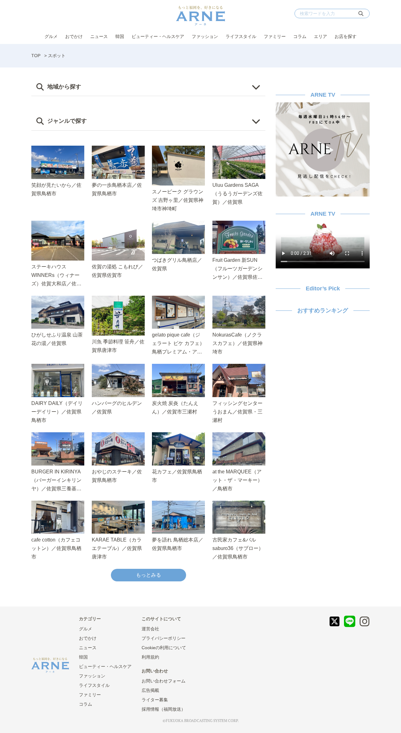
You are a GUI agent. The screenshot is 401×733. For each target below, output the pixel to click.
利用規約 (150, 657)
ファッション (205, 36)
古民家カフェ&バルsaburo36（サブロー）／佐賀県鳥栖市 (237, 548)
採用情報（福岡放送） (163, 709)
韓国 (119, 36)
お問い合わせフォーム (163, 680)
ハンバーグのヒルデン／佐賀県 (117, 407)
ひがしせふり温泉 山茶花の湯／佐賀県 (57, 339)
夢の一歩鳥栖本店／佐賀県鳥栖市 (117, 189)
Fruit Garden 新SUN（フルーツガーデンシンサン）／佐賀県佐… (237, 268)
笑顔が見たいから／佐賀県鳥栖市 (56, 189)
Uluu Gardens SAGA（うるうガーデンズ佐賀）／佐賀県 (237, 193)
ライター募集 (155, 699)
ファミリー (275, 36)
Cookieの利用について (164, 647)
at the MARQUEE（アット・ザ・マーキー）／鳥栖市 (237, 480)
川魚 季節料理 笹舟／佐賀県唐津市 (118, 346)
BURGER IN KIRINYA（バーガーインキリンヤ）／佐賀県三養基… (56, 480)
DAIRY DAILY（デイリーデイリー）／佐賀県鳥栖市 (57, 412)
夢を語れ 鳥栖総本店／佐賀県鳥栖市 (177, 544)
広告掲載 (150, 690)
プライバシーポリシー (163, 638)
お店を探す (346, 36)
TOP (35, 55)
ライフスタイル (241, 36)
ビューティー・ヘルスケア (158, 36)
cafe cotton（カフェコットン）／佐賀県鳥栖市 (56, 548)
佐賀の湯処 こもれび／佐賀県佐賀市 (117, 271)
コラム (299, 36)
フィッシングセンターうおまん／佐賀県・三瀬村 (237, 412)
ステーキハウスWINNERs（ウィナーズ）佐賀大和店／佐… (56, 275)
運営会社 (150, 628)
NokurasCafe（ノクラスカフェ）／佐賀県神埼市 (237, 343)
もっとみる (148, 575)
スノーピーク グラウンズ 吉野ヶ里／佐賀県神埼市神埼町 (177, 200)
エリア (320, 36)
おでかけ (74, 36)
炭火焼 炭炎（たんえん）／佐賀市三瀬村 (175, 407)
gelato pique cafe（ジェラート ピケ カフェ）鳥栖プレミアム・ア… (178, 343)
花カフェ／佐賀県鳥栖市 (177, 476)
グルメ (51, 36)
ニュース (99, 36)
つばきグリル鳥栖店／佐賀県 (177, 264)
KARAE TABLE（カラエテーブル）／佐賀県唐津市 (117, 548)
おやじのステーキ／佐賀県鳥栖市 (117, 476)
